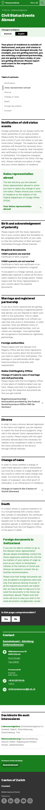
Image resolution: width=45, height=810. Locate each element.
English (22, 34)
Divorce (7, 92)
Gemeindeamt (10, 765)
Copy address (13, 662)
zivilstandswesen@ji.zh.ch (21, 689)
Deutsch (8, 34)
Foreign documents (12, 106)
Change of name (11, 97)
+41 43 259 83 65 (16, 680)
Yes (6, 619)
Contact (8, 110)
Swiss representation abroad (17, 88)
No (15, 619)
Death (7, 101)
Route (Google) (14, 658)
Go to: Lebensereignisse (15, 10)
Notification (9, 83)
